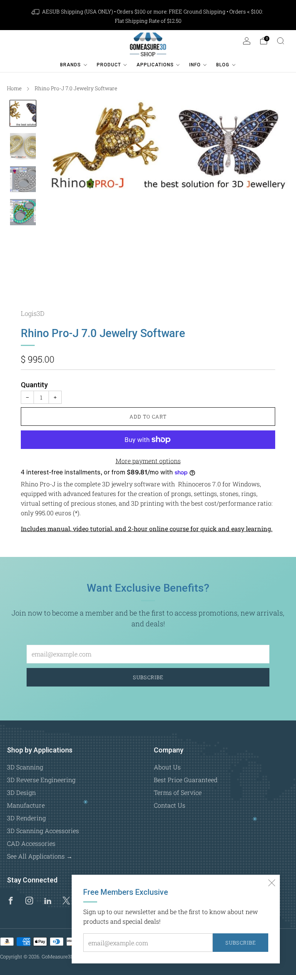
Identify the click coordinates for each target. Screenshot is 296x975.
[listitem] (148, 16)
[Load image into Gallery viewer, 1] (23, 113)
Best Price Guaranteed (185, 780)
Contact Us (169, 805)
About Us (167, 767)
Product (109, 64)
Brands (70, 64)
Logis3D (32, 313)
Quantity (34, 385)
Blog (222, 64)
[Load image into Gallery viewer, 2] (23, 146)
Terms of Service (178, 792)
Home (14, 88)
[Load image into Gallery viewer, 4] (23, 212)
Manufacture (26, 805)
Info (195, 64)
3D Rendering (26, 818)
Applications (155, 64)
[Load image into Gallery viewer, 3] (23, 179)
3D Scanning (25, 767)
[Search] (280, 41)
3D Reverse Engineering (41, 780)
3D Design (21, 792)
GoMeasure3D (58, 956)
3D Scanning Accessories (43, 831)
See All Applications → (39, 856)
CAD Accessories (31, 843)
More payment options (148, 461)
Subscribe (240, 942)
